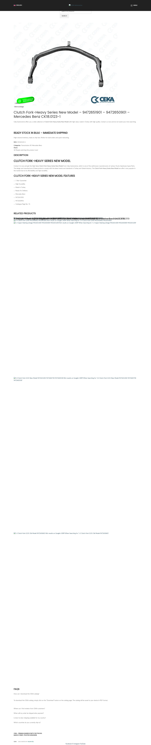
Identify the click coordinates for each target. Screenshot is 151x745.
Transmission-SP (26, 145)
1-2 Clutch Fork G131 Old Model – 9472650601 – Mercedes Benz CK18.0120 (55, 218)
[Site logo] (75, 5)
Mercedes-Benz (37, 145)
